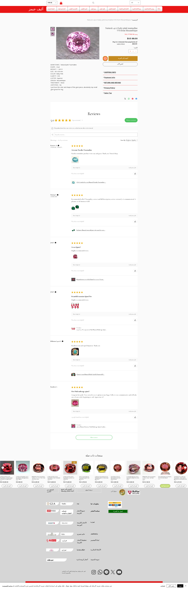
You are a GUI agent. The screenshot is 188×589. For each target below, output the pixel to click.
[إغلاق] (185, 585)
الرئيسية (135, 20)
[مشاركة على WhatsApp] (129, 99)
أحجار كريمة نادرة (82, 559)
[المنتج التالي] (3, 467)
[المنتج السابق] (185, 467)
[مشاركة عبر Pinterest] (132, 99)
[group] (94, 474)
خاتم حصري (81, 534)
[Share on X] (125, 99)
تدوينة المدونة (95, 559)
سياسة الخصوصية (7, 586)
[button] (52, 2)
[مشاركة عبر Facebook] (136, 99)
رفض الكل (171, 586)
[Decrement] (136, 51)
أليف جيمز (36, 9)
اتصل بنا (92, 522)
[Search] (93, 3)
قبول (180, 586)
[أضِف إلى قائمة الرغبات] (105, 58)
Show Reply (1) (76, 167)
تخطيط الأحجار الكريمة (81, 541)
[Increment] (130, 51)
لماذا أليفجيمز (95, 540)
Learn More (121, 44)
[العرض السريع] (181, 468)
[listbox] (52, 2)
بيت (78, 503)
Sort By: (123, 140)
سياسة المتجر (95, 511)
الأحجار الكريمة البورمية (82, 524)
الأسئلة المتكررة (96, 550)
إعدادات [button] (163, 586)
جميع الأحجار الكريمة (81, 512)
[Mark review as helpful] (135, 173)
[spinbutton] (133, 51)
